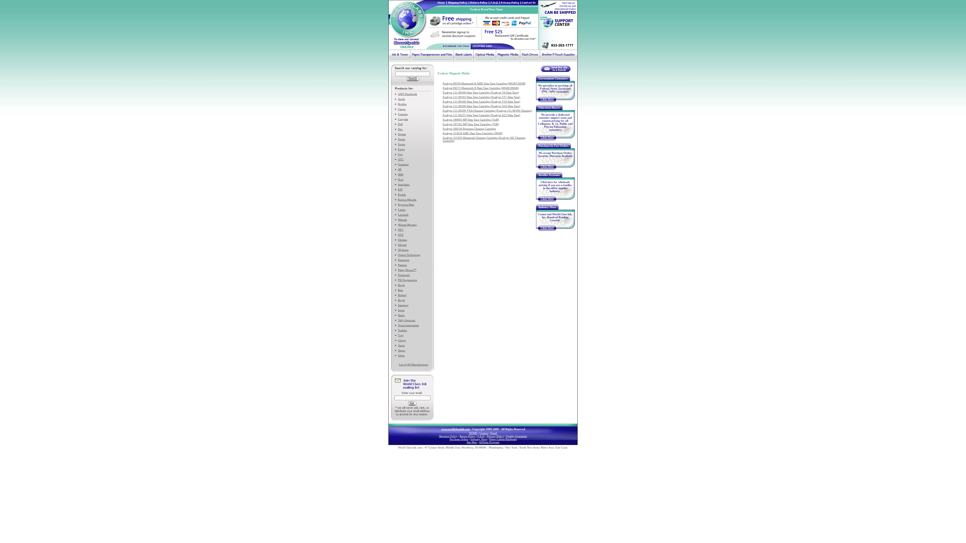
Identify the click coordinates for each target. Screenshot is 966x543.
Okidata (402, 239)
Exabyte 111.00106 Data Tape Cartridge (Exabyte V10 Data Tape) (481, 101)
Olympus (403, 249)
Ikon (401, 179)
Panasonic (404, 259)
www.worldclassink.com (455, 429)
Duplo (401, 139)
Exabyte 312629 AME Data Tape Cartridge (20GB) (472, 133)
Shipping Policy (448, 436)
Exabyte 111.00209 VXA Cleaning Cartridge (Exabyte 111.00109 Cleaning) (487, 110)
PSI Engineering (407, 280)
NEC (401, 229)
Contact (483, 433)
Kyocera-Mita (406, 204)
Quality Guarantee (516, 436)
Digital (402, 134)
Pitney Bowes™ (407, 270)
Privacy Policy (495, 436)
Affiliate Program (489, 442)
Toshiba (402, 330)
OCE (401, 234)
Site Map (472, 442)
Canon (402, 109)
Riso (400, 290)
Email (493, 433)
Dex (400, 129)
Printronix (404, 275)
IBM (400, 174)
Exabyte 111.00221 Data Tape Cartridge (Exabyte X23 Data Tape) (481, 115)
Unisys (402, 340)
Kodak (402, 194)
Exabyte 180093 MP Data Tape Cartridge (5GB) (471, 119)
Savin (401, 310)
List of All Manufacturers (413, 364)
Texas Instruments (408, 325)
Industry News (478, 439)
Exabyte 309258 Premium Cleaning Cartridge (469, 128)
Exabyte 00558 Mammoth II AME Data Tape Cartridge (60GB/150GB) (484, 83)
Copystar (403, 119)
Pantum (402, 264)
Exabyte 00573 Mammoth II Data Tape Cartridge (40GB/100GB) (481, 87)
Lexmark (403, 214)
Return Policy (467, 436)
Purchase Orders (459, 439)
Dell (400, 124)
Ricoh (401, 285)
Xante (401, 345)
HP (399, 169)
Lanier (402, 209)
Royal (401, 300)
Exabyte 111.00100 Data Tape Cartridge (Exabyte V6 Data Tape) (481, 92)
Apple (401, 99)
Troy (401, 335)
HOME (473, 433)
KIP (400, 189)
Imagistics (404, 184)
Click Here (547, 99)
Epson (401, 144)
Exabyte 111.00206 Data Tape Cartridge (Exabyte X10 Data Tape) (481, 106)
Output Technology (409, 254)
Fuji (400, 154)
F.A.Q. (481, 436)
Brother (402, 104)
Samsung (403, 305)
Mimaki (402, 219)
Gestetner (403, 164)
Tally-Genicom (406, 320)
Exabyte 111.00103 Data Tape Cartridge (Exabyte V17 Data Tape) (481, 97)
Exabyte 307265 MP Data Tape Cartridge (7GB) (471, 124)
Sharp (401, 315)
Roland (402, 295)
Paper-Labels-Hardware (503, 439)
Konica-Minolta (407, 199)
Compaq (403, 114)
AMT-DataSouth (407, 94)
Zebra (401, 355)
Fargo (401, 149)
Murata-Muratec (407, 224)
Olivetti (402, 244)
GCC (401, 159)
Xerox (401, 350)
